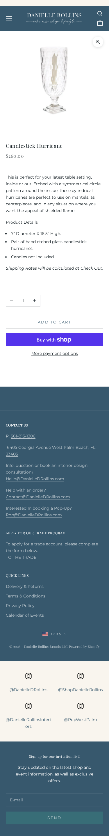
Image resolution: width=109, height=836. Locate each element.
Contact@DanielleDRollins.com (38, 496)
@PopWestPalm (80, 719)
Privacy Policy (20, 605)
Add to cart (54, 322)
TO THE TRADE (21, 557)
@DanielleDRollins (28, 689)
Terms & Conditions (25, 596)
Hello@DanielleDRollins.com (35, 478)
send (54, 817)
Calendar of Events (25, 615)
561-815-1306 (23, 436)
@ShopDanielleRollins (80, 689)
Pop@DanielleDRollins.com (34, 514)
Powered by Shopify (84, 646)
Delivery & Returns (25, 586)
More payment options (54, 353)
